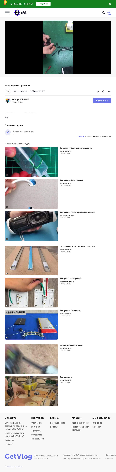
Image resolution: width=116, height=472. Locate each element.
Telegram (97, 427)
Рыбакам (35, 427)
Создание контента (80, 423)
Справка (109, 459)
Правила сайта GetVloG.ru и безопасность (80, 455)
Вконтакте (97, 423)
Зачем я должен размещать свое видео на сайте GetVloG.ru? (16, 426)
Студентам (36, 435)
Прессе (8, 444)
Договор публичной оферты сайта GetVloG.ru (81, 459)
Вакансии (9, 440)
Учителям (36, 431)
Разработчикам (57, 423)
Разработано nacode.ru (13, 466)
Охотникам (36, 423)
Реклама (54, 427)
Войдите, (80, 136)
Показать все (37, 439)
